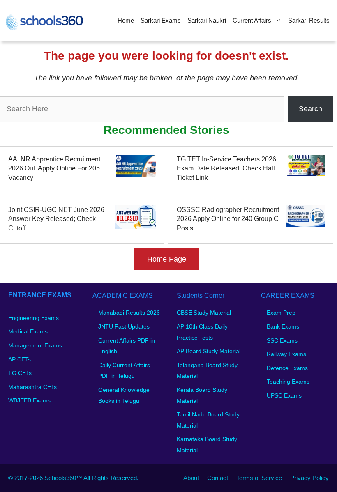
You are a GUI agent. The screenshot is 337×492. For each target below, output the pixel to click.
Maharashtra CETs (32, 387)
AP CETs (19, 359)
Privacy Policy (309, 477)
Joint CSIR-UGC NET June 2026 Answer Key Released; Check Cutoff (56, 219)
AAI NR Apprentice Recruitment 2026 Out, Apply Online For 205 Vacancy (54, 168)
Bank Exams (283, 326)
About (191, 477)
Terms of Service (259, 477)
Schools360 (60, 477)
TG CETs (20, 373)
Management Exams (35, 345)
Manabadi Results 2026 (129, 312)
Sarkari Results (309, 20)
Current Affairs (252, 20)
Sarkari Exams (161, 20)
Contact (217, 477)
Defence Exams (287, 368)
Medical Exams (28, 331)
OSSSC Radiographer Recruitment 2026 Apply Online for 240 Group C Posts (228, 219)
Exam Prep (281, 312)
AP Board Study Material (208, 351)
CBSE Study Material (204, 312)
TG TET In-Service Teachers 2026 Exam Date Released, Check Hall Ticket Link (226, 168)
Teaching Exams (288, 381)
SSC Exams (282, 340)
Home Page (166, 259)
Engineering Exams (33, 318)
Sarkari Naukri (206, 20)
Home (126, 20)
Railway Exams (286, 354)
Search (310, 109)
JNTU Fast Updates (124, 326)
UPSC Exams (284, 395)
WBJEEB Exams (29, 400)
